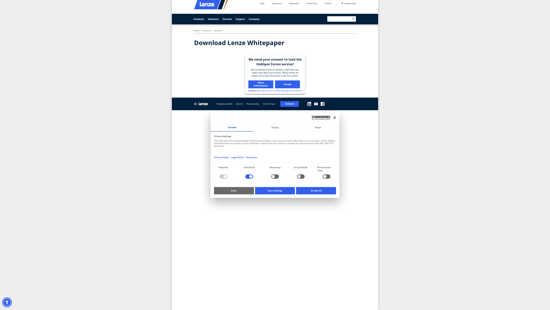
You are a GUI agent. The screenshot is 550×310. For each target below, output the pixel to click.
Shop (262, 3)
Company (254, 19)
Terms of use (269, 103)
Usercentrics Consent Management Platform (281, 90)
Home (197, 30)
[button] (7, 302)
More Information (261, 84)
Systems (218, 30)
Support (240, 19)
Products (199, 19)
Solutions (213, 19)
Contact (328, 3)
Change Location (224, 103)
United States (350, 3)
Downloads (294, 3)
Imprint (239, 103)
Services (227, 19)
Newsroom (277, 3)
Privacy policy (252, 103)
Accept (287, 84)
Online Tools (311, 3)
